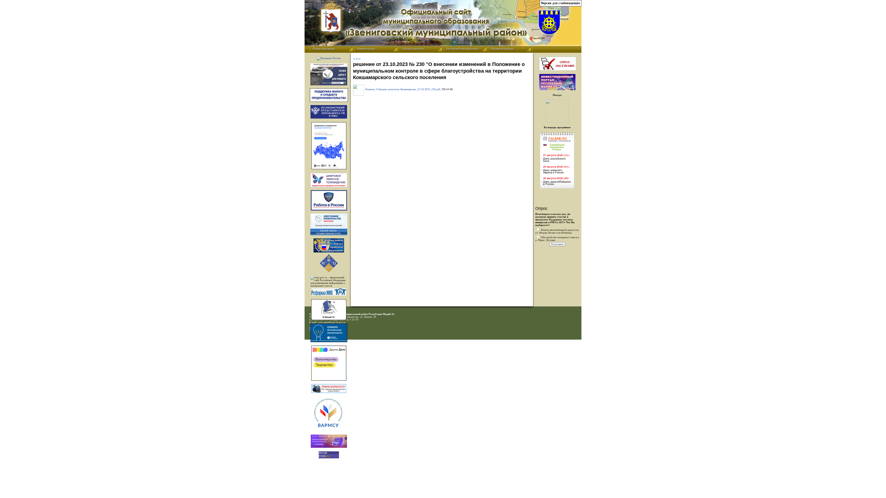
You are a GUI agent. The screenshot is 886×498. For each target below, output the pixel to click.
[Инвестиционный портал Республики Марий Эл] (557, 89)
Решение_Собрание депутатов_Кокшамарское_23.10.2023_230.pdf (402, 89)
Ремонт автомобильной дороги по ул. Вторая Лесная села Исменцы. (557, 231)
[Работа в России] (329, 200)
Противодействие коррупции (462, 48)
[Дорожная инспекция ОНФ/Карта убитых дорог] (329, 74)
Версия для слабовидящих (560, 3)
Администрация (366, 48)
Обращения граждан (502, 48)
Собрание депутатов (413, 48)
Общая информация (324, 48)
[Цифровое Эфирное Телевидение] (329, 180)
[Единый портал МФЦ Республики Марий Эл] (329, 271)
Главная (357, 58)
